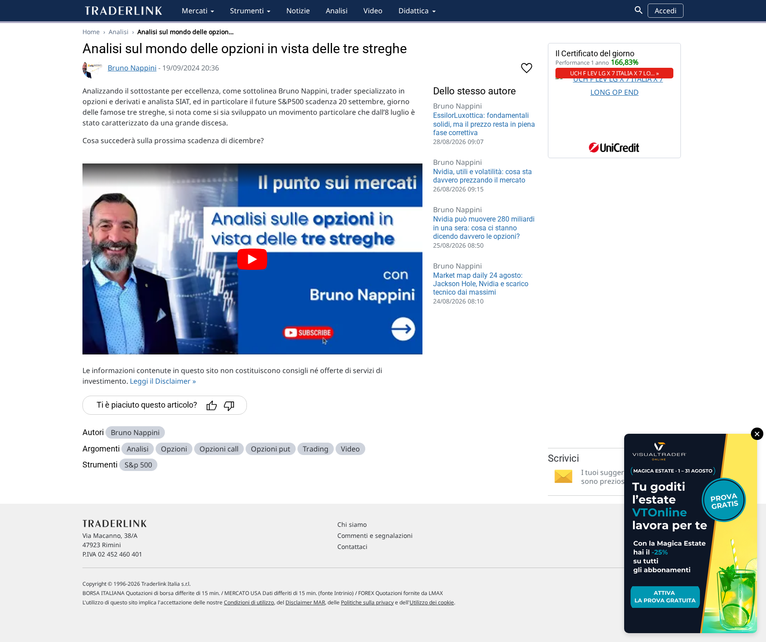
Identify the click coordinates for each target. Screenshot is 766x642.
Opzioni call (218, 449)
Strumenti (247, 11)
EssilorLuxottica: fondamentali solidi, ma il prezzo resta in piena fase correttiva (484, 123)
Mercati (194, 11)
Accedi (665, 11)
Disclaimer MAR (305, 602)
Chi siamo (352, 524)
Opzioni (174, 449)
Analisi (337, 11)
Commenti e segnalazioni (375, 535)
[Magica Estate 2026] (690, 533)
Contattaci (352, 546)
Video (373, 11)
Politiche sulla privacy (367, 602)
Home (91, 31)
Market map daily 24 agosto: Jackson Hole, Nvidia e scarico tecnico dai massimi (480, 283)
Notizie (298, 11)
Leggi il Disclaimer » (163, 381)
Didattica (414, 11)
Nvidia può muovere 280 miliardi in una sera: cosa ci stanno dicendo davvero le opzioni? (484, 227)
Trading (315, 449)
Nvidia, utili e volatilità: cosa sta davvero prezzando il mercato (482, 175)
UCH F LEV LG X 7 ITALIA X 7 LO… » (614, 73)
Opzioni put (270, 449)
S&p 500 (138, 465)
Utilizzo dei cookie (432, 602)
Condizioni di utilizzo (249, 602)
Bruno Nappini (132, 68)
